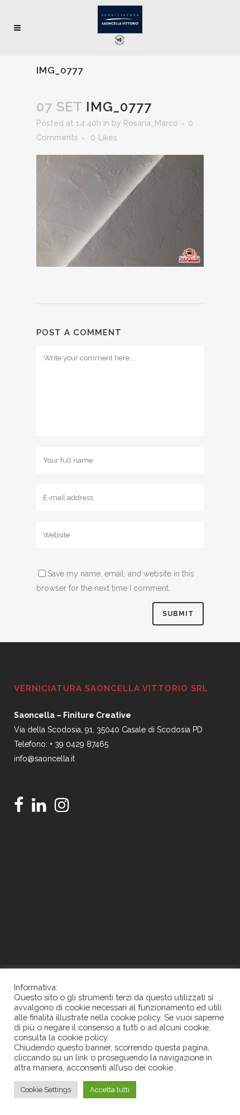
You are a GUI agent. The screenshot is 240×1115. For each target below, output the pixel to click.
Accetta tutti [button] (109, 1089)
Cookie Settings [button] (46, 1089)
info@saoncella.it (44, 758)
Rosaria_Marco (150, 123)
